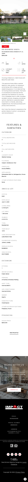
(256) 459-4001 (14, 424)
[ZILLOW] (19, 454)
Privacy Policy (20, 472)
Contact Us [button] (14, 389)
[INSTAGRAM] (12, 454)
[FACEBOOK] (8, 454)
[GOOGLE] (16, 454)
